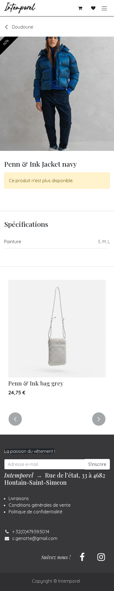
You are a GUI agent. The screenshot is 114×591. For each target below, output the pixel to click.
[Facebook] (82, 557)
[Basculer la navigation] (104, 8)
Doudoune (22, 27)
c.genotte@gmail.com (34, 538)
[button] (15, 419)
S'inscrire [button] (97, 464)
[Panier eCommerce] (80, 8)
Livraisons (19, 498)
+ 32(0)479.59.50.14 (30, 531)
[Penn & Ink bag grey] (57, 328)
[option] (57, 342)
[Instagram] (101, 557)
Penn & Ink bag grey (35, 383)
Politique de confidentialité (35, 511)
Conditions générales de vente (40, 505)
